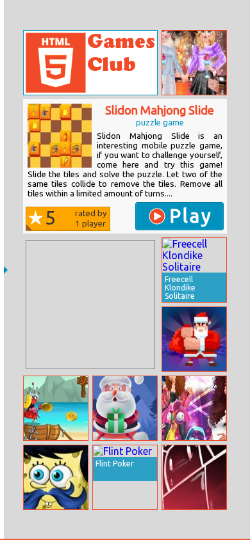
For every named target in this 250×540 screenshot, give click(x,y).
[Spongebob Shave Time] (55, 477)
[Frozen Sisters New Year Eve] (194, 62)
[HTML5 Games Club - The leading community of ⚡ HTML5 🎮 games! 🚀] (90, 62)
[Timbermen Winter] (194, 339)
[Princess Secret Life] (194, 408)
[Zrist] (194, 477)
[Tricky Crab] (55, 408)
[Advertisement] (90, 305)
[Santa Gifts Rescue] (125, 408)
